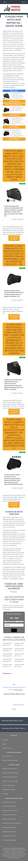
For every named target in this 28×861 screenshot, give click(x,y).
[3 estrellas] (9, 701)
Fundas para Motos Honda (9, 802)
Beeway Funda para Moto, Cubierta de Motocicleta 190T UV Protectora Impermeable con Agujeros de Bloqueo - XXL (13, 293)
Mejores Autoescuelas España (9, 760)
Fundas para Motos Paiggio (9, 840)
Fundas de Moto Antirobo (8, 789)
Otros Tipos (5, 794)
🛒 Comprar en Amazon (17, 219)
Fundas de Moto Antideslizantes (10, 772)
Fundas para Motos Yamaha (9, 806)
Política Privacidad (7, 748)
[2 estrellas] (18, 697)
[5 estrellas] (8, 706)
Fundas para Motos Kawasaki (9, 810)
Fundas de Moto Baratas (8, 785)
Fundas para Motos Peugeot (9, 827)
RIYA (11, 673)
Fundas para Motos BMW (8, 814)
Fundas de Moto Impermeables (10, 781)
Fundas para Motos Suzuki (9, 831)
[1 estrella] (9, 697)
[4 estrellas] (18, 701)
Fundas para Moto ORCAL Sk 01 (12, 720)
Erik (14, 684)
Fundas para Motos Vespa (8, 836)
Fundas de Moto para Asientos (10, 777)
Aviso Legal (5, 739)
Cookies (4, 744)
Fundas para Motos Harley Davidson (11, 823)
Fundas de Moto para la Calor (9, 768)
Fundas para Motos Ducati (9, 819)
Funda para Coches (7, 756)
